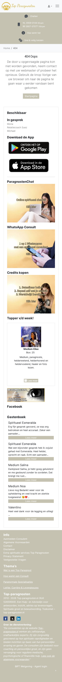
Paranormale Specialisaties (18, 581)
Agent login (40, 666)
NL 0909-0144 (33, 23)
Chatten (34, 16)
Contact (7, 545)
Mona (10, 123)
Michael (11, 130)
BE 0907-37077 (34, 26)
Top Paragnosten (23, 5)
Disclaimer (9, 549)
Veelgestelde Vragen (14, 559)
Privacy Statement (13, 556)
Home (6, 48)
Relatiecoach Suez (17, 127)
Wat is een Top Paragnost (17, 570)
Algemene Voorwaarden (16, 542)
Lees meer (31, 437)
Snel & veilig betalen (33, 40)
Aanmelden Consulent (15, 538)
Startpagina (31, 96)
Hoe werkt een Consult (16, 576)
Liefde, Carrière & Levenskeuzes (20, 587)
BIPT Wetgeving (23, 666)
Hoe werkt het (34, 33)
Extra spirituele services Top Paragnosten (26, 552)
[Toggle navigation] (57, 6)
